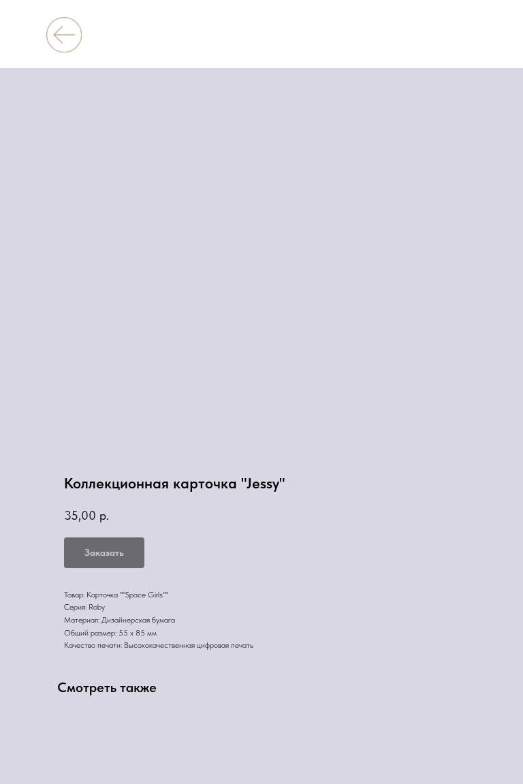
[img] (64, 34)
